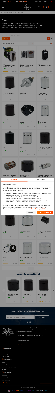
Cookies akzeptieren (45, 212)
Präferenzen (41, 179)
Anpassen (30, 212)
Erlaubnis (14, 179)
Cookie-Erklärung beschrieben (38, 209)
